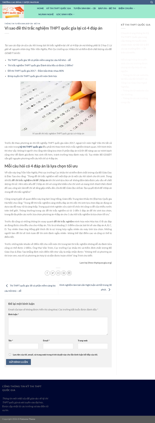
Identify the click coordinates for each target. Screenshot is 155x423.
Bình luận (13, 314)
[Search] (151, 2)
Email (46, 340)
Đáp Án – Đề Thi (107, 8)
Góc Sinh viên (64, 14)
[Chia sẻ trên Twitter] (52, 273)
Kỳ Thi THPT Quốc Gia (58, 8)
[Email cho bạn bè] (58, 273)
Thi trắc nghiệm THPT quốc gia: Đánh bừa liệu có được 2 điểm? (40, 65)
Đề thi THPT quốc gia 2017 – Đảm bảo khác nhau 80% (36, 70)
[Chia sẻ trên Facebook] (47, 273)
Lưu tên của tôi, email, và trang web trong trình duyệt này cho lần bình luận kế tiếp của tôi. (55, 354)
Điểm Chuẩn (126, 8)
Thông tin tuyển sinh (15, 24)
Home (40, 8)
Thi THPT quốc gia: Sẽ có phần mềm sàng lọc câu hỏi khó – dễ (39, 60)
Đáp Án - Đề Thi (33, 24)
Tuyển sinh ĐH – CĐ (85, 8)
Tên (10, 340)
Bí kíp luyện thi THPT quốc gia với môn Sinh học (32, 76)
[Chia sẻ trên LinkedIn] (69, 273)
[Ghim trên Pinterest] (63, 273)
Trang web (82, 340)
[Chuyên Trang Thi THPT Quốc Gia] (17, 11)
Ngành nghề (46, 14)
